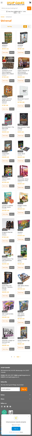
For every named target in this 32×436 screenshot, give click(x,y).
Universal (4, 47)
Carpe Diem (5, 154)
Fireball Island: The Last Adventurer (7, 259)
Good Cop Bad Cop (23, 340)
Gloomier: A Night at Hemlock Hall (8, 341)
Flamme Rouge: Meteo (22, 259)
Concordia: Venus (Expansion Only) (23, 179)
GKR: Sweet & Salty (7, 314)
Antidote (20, 45)
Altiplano (4, 45)
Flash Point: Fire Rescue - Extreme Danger (7, 287)
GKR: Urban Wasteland (21, 314)
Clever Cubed (6, 179)
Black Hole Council (23, 99)
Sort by (9, 26)
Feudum (20, 232)
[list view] (29, 26)
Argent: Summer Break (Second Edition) (7, 100)
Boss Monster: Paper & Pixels (24, 128)
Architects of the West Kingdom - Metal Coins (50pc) (8, 72)
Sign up (24, 389)
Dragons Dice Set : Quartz (7, 233)
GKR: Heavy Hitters (23, 286)
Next (18, 357)
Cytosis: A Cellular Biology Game (7, 206)
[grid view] (25, 26)
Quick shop (5, 52)
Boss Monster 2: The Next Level (8, 128)
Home (2, 17)
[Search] (29, 8)
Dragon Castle (22, 205)
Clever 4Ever (21, 154)
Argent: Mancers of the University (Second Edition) (23, 72)
